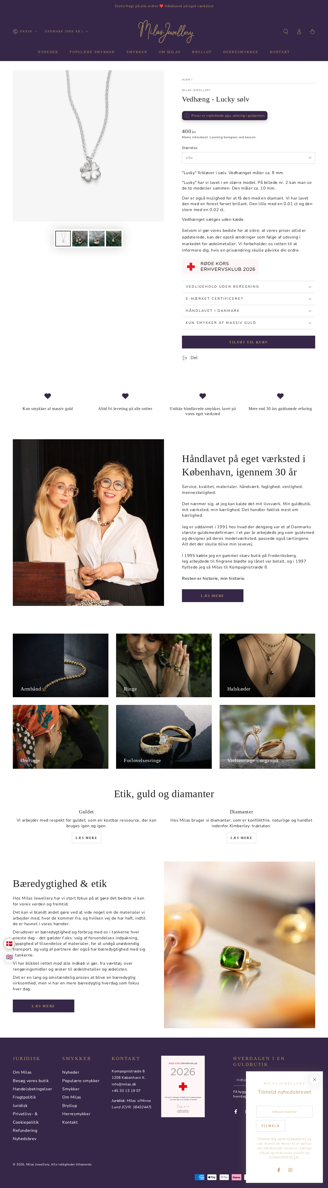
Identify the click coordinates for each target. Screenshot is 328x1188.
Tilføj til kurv (248, 342)
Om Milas (22, 1072)
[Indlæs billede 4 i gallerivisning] (113, 238)
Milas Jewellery (196, 90)
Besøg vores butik (31, 1081)
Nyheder (70, 1072)
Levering (216, 137)
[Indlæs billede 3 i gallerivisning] (97, 238)
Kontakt (70, 1122)
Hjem (186, 80)
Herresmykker (76, 1114)
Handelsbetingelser (32, 1089)
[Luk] (314, 1079)
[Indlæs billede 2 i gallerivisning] (80, 238)
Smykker (70, 1089)
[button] (285, 31)
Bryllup (69, 1106)
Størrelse (190, 147)
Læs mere (212, 596)
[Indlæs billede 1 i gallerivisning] (63, 238)
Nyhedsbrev (25, 1139)
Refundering (25, 1130)
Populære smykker (81, 1081)
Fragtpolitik (24, 1097)
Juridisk (20, 1106)
